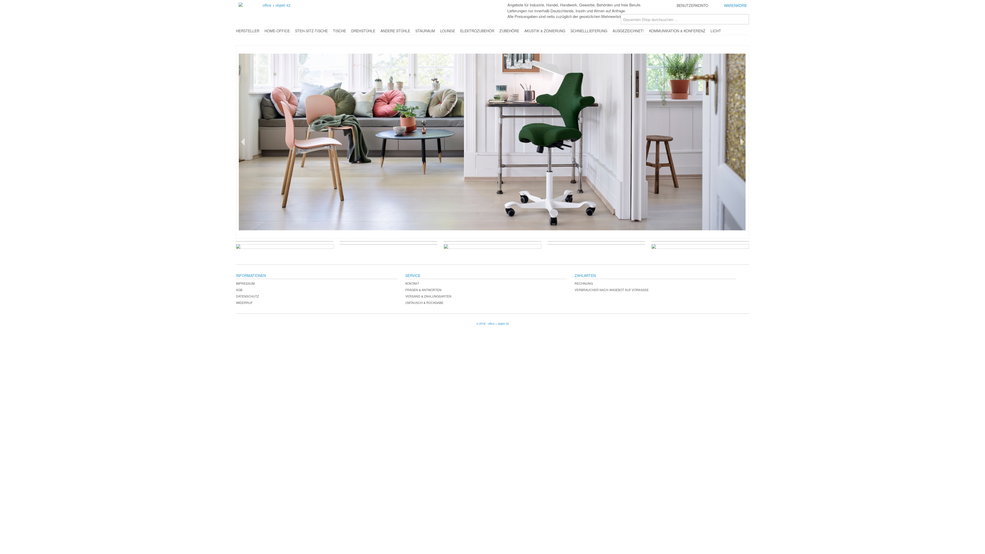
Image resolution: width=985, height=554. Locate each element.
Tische (339, 30)
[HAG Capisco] (492, 142)
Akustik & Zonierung (544, 30)
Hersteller (247, 30)
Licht (716, 30)
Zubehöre (509, 30)
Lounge (447, 30)
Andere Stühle (395, 30)
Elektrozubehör (477, 30)
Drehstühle (363, 30)
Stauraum (425, 30)
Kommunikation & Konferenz (677, 30)
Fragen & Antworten (423, 290)
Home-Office (277, 30)
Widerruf (244, 302)
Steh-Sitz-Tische (311, 30)
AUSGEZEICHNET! (628, 30)
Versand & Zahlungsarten (428, 296)
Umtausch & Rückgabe (424, 302)
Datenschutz (247, 296)
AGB (239, 290)
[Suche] (744, 19)
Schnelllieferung (588, 30)
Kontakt (412, 283)
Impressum (245, 283)
